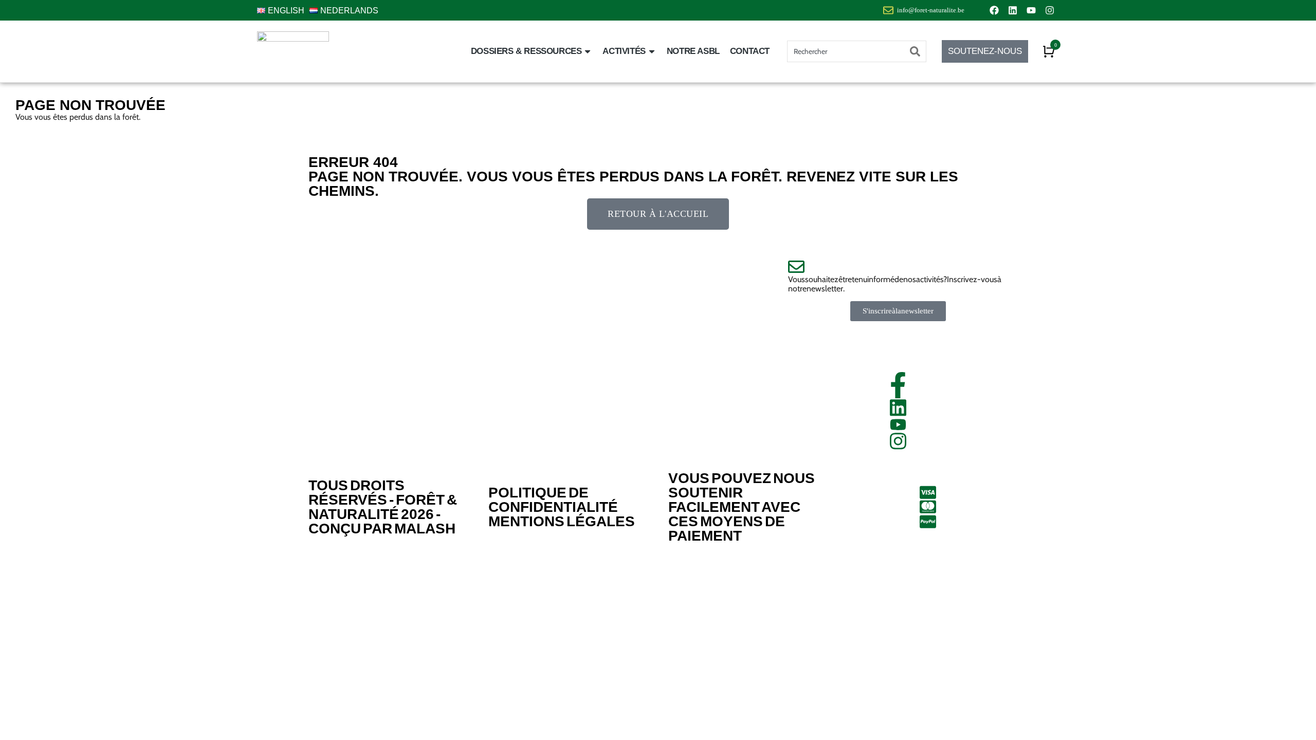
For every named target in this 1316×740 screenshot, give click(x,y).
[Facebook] (994, 10)
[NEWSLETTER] (898, 266)
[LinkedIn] (898, 407)
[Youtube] (1031, 10)
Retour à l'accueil (658, 214)
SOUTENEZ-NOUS (985, 51)
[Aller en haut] (1295, 719)
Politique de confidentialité (553, 500)
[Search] (915, 51)
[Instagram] (1049, 10)
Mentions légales (561, 521)
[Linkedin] (1012, 10)
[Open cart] (1048, 51)
